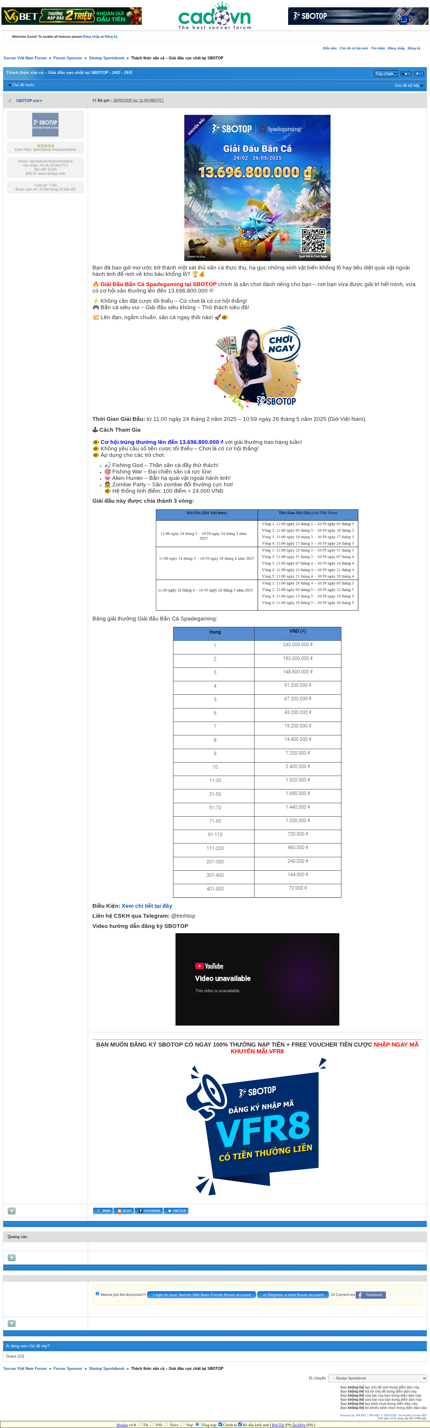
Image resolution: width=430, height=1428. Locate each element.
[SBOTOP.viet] (45, 135)
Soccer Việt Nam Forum (25, 58)
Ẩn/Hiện (299, 1425)
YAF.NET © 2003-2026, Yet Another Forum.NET (398, 1415)
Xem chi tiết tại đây (147, 906)
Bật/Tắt (278, 1425)
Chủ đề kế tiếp (407, 86)
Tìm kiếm (378, 48)
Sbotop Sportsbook (106, 58)
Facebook (374, 1295)
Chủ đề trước (23, 85)
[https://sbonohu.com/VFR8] (257, 1199)
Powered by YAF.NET (353, 1415)
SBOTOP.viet (27, 101)
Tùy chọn (384, 73)
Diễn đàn (330, 48)
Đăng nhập (91, 36)
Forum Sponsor (68, 58)
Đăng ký (111, 36)
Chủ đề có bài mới (354, 48)
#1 (94, 100)
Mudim (122, 1425)
